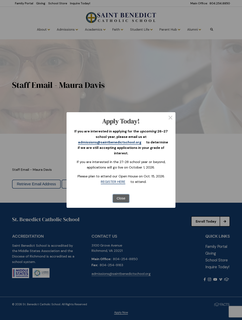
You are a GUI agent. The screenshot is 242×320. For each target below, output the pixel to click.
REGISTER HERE (113, 181)
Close (121, 198)
